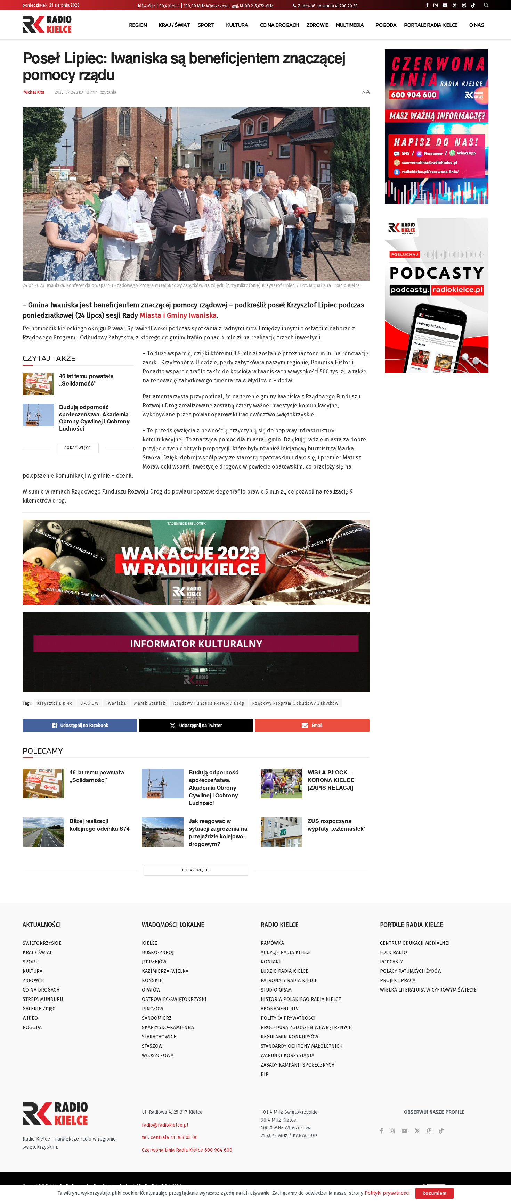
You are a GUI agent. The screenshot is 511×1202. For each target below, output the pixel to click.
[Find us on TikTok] (473, 5)
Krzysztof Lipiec (54, 703)
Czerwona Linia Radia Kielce (172, 1150)
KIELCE (149, 943)
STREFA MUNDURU (43, 999)
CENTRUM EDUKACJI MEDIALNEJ (414, 943)
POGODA (386, 25)
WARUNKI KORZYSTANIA (287, 1056)
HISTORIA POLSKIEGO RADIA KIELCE (301, 999)
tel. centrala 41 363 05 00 (170, 1138)
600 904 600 (218, 1150)
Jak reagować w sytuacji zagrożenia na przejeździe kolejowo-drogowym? (218, 832)
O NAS (476, 25)
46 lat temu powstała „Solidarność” (86, 379)
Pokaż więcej (78, 448)
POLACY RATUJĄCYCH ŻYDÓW (411, 971)
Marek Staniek (149, 703)
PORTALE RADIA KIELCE (430, 25)
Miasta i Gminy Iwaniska (178, 315)
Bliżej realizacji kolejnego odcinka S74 (100, 824)
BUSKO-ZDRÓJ (157, 952)
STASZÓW (152, 1046)
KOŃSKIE (152, 981)
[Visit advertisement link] (437, 126)
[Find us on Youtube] (445, 5)
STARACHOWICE (159, 1037)
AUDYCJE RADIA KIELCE (286, 952)
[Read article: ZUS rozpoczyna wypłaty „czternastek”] (281, 832)
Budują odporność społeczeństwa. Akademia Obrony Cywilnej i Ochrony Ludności (94, 417)
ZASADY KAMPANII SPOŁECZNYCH (297, 1065)
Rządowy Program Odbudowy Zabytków (295, 703)
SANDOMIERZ (157, 1018)
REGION (138, 25)
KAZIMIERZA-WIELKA (165, 971)
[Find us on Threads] (464, 5)
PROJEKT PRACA (397, 981)
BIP (265, 1074)
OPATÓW (89, 703)
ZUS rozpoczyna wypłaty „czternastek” (337, 824)
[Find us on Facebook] (427, 5)
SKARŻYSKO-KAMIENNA (168, 1027)
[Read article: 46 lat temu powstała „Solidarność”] (38, 384)
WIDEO (30, 1018)
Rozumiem (434, 1193)
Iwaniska (116, 703)
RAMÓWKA (272, 943)
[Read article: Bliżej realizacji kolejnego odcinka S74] (43, 832)
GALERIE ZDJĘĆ (39, 1009)
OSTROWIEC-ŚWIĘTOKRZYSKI (174, 999)
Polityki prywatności (387, 1193)
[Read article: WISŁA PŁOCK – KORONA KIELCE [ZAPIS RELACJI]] (281, 783)
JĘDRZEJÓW (154, 962)
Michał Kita (34, 92)
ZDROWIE (317, 25)
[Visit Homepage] (49, 25)
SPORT (206, 25)
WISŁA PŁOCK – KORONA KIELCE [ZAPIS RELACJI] (331, 779)
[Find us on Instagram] (435, 5)
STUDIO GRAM (276, 990)
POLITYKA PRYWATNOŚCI (288, 1018)
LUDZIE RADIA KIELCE (284, 971)
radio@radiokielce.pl (165, 1125)
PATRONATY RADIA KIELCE (289, 981)
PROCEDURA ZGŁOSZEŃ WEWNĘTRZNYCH (306, 1027)
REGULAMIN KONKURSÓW (289, 1037)
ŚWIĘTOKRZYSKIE (42, 943)
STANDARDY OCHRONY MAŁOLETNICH (301, 1046)
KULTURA (237, 25)
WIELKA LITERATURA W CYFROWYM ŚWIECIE (428, 990)
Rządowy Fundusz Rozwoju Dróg (208, 703)
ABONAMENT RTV (280, 1009)
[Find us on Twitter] (454, 5)
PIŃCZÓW (152, 1009)
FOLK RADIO (393, 952)
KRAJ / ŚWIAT (174, 25)
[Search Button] (486, 5)
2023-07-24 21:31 (70, 92)
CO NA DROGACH (279, 25)
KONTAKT (271, 962)
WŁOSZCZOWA (157, 1056)
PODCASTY (391, 962)
